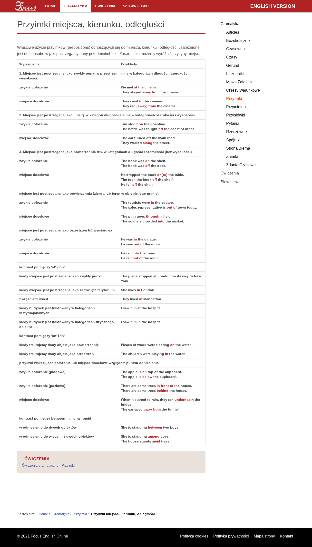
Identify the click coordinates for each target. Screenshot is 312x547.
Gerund (232, 65)
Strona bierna (238, 148)
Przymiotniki (236, 107)
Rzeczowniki (237, 132)
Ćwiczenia (105, 6)
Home (50, 6)
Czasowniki (236, 49)
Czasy (231, 57)
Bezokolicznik (238, 40)
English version (272, 6)
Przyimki (234, 98)
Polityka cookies (194, 536)
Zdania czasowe (241, 165)
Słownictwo (136, 6)
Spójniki (233, 140)
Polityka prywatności (231, 536)
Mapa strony (264, 536)
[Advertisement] (111, 495)
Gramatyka (76, 6)
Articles (232, 32)
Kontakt (286, 536)
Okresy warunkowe (243, 90)
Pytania (232, 123)
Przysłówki (235, 115)
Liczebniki (235, 74)
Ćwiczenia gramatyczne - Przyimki (48, 465)
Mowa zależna (239, 82)
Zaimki (232, 156)
